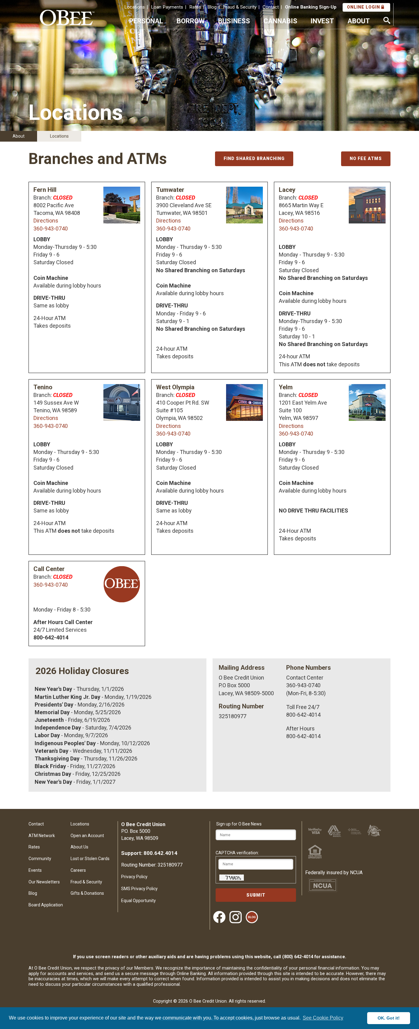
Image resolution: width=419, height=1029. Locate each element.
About (19, 136)
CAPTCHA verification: (237, 852)
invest (322, 21)
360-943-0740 (50, 228)
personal (146, 21)
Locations (134, 7)
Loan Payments (167, 7)
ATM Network (42, 835)
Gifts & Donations (87, 893)
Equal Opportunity (138, 900)
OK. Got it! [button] (389, 1018)
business (234, 21)
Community (40, 858)
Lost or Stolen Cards (90, 858)
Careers (78, 870)
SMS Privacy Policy (139, 888)
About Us (79, 846)
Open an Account (87, 835)
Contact (271, 7)
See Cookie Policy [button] (323, 1017)
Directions (45, 220)
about (359, 21)
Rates (195, 7)
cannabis (280, 21)
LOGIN (364, 7)
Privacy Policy (134, 876)
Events (35, 870)
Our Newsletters (44, 881)
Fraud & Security (239, 7)
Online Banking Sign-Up (310, 7)
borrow (191, 21)
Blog (212, 7)
